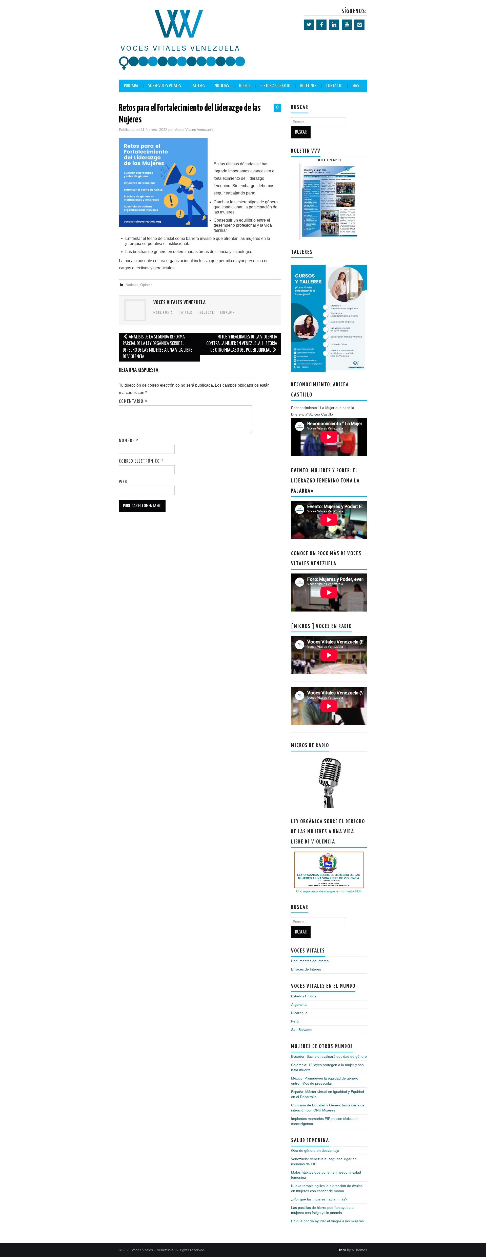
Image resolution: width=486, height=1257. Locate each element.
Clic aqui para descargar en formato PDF (329, 891)
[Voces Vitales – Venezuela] (182, 39)
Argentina (299, 1004)
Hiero (341, 1250)
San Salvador (302, 1030)
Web (123, 482)
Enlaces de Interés (306, 969)
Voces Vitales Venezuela (194, 130)
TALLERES (198, 86)
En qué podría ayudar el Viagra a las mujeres (327, 1221)
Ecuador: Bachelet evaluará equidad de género (329, 1056)
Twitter (185, 312)
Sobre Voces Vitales (164, 86)
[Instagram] (359, 25)
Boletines (308, 86)
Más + (357, 86)
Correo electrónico (141, 461)
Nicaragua (299, 1013)
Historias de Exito (275, 86)
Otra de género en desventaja (315, 1150)
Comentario (133, 401)
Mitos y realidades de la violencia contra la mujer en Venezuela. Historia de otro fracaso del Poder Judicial (241, 344)
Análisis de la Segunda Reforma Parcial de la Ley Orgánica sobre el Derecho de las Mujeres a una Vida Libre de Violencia (157, 347)
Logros (245, 86)
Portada (131, 86)
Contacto (334, 86)
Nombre (128, 441)
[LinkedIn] (334, 25)
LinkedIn (227, 312)
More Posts (163, 312)
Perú (295, 1021)
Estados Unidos (303, 996)
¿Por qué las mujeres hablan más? (319, 1199)
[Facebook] (321, 25)
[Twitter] (309, 25)
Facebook (206, 312)
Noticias (222, 86)
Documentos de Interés (310, 961)
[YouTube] (347, 25)
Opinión (146, 285)
